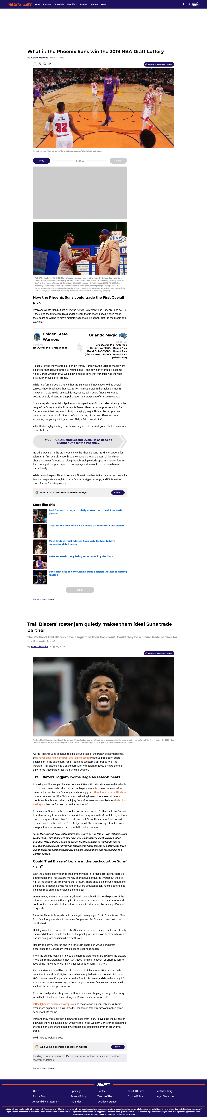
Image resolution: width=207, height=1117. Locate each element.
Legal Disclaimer (165, 1096)
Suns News (48, 599)
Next (118, 160)
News (37, 4)
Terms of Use (105, 1096)
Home (36, 599)
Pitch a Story (39, 1096)
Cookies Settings (107, 1101)
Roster (83, 4)
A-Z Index (76, 1101)
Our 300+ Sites (136, 1091)
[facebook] (183, 4)
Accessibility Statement (45, 1101)
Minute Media (18, 1109)
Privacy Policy (78, 1096)
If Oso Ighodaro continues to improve (54, 1004)
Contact (101, 1091)
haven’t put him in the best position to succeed (65, 757)
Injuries (94, 4)
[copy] (50, 64)
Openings (76, 1091)
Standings (72, 4)
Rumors (47, 4)
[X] (189, 4)
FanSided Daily (164, 1091)
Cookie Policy (135, 1096)
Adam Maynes (39, 57)
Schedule (59, 4)
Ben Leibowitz (39, 646)
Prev (41, 160)
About (35, 1091)
